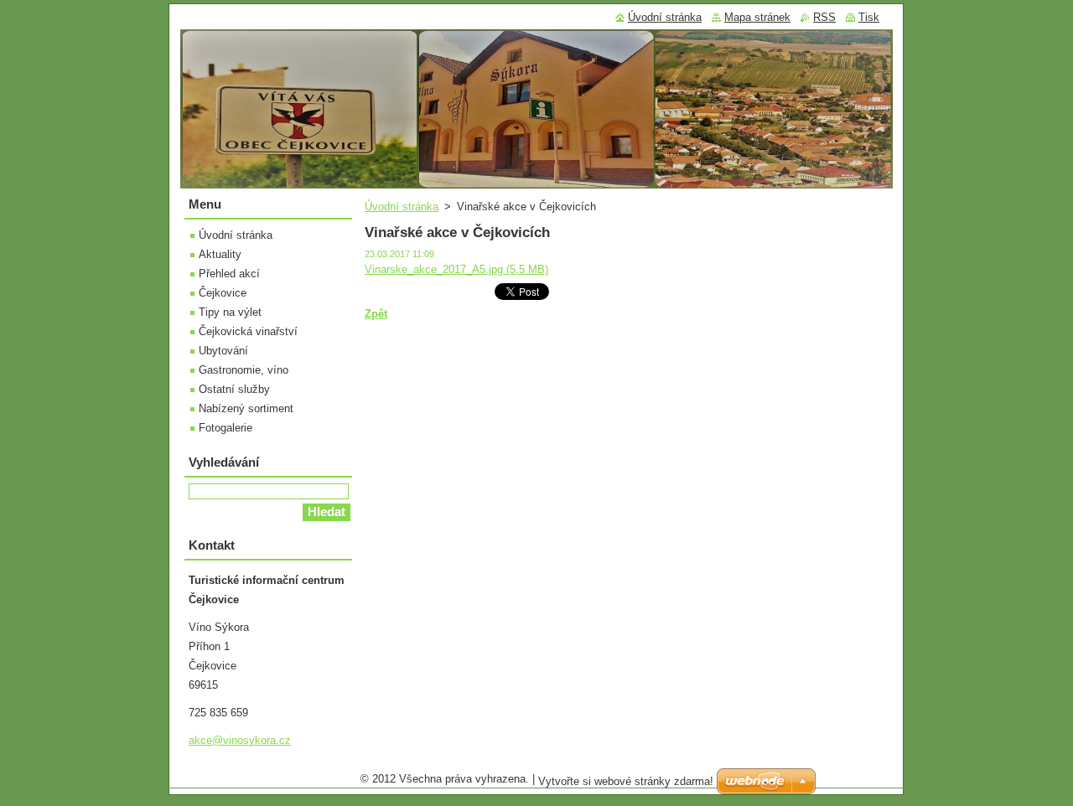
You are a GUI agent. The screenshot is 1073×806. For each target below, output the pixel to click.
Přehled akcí (229, 273)
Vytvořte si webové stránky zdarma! (625, 781)
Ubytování (223, 350)
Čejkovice (222, 293)
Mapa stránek (757, 17)
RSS (824, 17)
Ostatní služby (234, 389)
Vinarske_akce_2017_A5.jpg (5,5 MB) (456, 269)
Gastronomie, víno (243, 370)
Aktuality (220, 254)
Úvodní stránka (401, 206)
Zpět (376, 313)
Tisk (868, 17)
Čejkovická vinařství (248, 331)
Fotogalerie (225, 427)
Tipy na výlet (230, 312)
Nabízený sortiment (246, 408)
